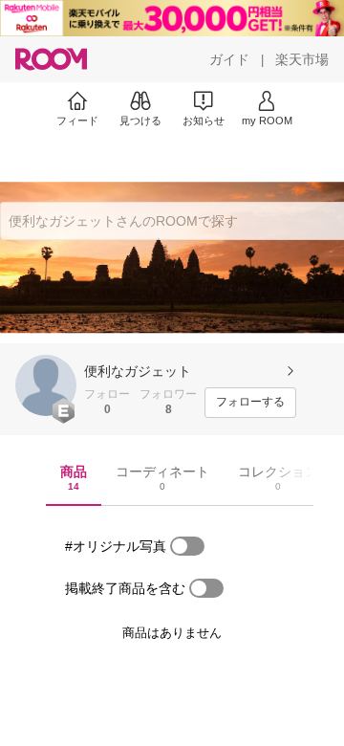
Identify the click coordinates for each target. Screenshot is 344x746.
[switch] (187, 546)
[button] (45, 385)
